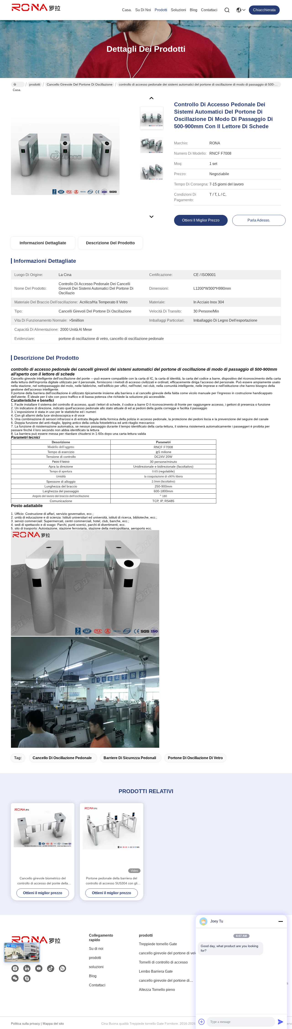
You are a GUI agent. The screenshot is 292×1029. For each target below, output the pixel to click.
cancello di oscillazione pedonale (62, 758)
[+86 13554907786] (27, 978)
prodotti (161, 10)
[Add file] (201, 1022)
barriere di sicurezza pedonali (130, 758)
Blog (193, 10)
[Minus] (280, 921)
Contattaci (209, 10)
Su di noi (143, 10)
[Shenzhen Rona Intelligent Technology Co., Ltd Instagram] (15, 968)
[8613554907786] (62, 968)
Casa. (127, 10)
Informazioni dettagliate (43, 243)
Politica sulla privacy (25, 1023)
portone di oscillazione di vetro (195, 758)
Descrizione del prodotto (110, 243)
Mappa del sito (53, 1023)
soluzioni (178, 10)
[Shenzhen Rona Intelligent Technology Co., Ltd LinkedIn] (27, 968)
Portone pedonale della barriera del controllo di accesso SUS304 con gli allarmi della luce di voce (111, 881)
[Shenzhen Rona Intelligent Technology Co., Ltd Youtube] (39, 968)
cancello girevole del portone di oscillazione (79, 84)
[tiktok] (51, 968)
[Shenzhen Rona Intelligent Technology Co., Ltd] (36, 10)
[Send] (280, 1022)
